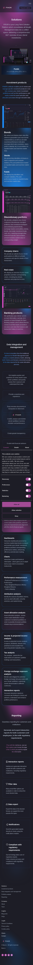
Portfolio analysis (6, 894)
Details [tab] (16, 447)
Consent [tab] (6, 447)
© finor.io (4, 945)
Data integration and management (11, 891)
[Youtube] (12, 955)
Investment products (7, 888)
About (3, 904)
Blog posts (4, 913)
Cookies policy (5, 929)
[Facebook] (2, 955)
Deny (16, 516)
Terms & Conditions (6, 923)
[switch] (28, 484)
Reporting (4, 897)
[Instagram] (5, 955)
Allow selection (16, 510)
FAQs (3, 916)
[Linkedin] (9, 955)
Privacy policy (5, 926)
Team (3, 906)
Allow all (16, 504)
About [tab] (27, 447)
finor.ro (3, 948)
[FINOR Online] (6, 7)
